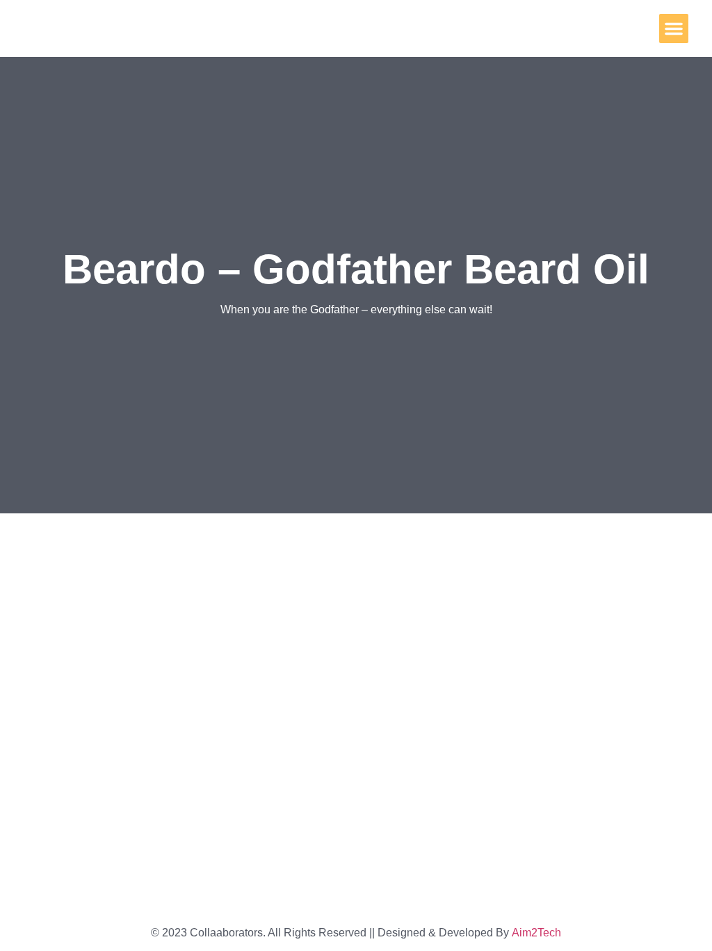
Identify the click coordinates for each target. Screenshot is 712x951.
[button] (673, 28)
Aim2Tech (536, 932)
